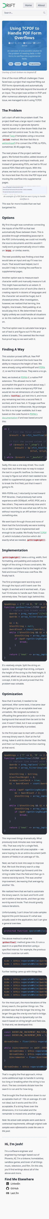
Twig (12, 135)
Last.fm (14, 1193)
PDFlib (24, 377)
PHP (24, 64)
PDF (10, 64)
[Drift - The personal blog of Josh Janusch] (8, 5)
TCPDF (17, 64)
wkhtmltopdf (8, 143)
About (41, 5)
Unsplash (30, 72)
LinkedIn (15, 1183)
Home (28, 5)
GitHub (14, 1188)
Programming (35, 64)
